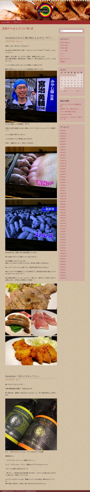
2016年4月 (63, 270)
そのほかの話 (64, 45)
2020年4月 (63, 149)
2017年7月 (63, 234)
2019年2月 (63, 188)
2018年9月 (63, 201)
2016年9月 (63, 259)
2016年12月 (63, 253)
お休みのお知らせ (65, 42)
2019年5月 (63, 179)
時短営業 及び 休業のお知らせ (69, 109)
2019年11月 (63, 163)
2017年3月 (63, 245)
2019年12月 (63, 160)
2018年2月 (63, 218)
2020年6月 (63, 144)
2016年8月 (63, 261)
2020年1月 (63, 158)
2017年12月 (63, 223)
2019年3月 (63, 185)
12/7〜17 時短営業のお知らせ (68, 111)
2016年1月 (63, 275)
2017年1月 (63, 250)
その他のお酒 (64, 48)
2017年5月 (63, 239)
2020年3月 (63, 152)
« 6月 (65, 91)
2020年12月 (63, 133)
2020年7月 (63, 141)
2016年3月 (63, 272)
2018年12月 (63, 193)
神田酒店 (62, 61)
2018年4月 (63, 212)
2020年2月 (63, 155)
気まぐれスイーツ (65, 59)
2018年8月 (63, 204)
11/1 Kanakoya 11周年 (66, 114)
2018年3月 (63, 215)
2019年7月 (63, 174)
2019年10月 (63, 166)
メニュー (20, 41)
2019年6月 (63, 177)
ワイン (19, 379)
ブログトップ (17, 22)
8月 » (78, 91)
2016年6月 (63, 264)
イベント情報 (64, 50)
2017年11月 (63, 226)
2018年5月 (63, 209)
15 (78, 80)
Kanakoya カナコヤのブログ (17, 491)
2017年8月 (63, 231)
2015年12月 (63, 278)
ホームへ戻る (6, 22)
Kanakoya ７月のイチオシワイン (22, 376)
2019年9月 (63, 169)
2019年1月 (63, 190)
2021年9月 (63, 130)
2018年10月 (63, 199)
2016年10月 (63, 256)
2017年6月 (63, 237)
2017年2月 (63, 248)
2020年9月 (63, 139)
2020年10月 (63, 136)
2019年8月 (63, 171)
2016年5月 (63, 267)
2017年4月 (63, 242)
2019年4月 (63, 182)
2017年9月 (63, 229)
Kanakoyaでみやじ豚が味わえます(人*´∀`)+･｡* (29, 38)
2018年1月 (63, 220)
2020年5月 (63, 147)
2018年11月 (63, 196)
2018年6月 (63, 207)
